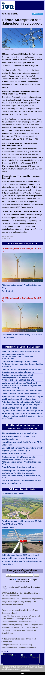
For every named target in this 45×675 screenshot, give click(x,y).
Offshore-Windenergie (30, 616)
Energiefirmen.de (8, 601)
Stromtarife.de (25, 645)
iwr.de (3, 616)
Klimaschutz (20, 630)
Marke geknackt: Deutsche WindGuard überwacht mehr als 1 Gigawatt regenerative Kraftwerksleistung (21, 385)
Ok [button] (22, 674)
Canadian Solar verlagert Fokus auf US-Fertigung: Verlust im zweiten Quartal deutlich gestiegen (22, 364)
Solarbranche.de (7, 619)
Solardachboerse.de (9, 622)
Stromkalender (7, 633)
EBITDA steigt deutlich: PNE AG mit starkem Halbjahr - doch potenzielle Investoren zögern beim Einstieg (22, 416)
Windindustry (29, 624)
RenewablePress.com (27, 622)
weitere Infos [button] (25, 670)
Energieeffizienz (7, 630)
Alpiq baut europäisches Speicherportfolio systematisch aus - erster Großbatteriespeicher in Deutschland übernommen (21, 355)
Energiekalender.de (15, 604)
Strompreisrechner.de (9, 645)
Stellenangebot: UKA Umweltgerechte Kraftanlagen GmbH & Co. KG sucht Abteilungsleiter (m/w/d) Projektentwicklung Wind (21, 460)
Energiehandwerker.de (27, 647)
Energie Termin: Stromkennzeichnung (19, 467)
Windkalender (32, 630)
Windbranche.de (13, 616)
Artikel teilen (38, 14)
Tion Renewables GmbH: (13, 494)
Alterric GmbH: (8, 528)
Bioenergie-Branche (23, 619)
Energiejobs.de (30, 601)
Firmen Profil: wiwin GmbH (14, 454)
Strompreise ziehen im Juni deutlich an (19, 433)
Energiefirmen (18, 627)
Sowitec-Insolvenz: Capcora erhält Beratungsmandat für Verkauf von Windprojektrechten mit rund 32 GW (18, 377)
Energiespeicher (31, 627)
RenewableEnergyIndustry (11, 624)
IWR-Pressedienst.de (25, 599)
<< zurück (5, 652)
